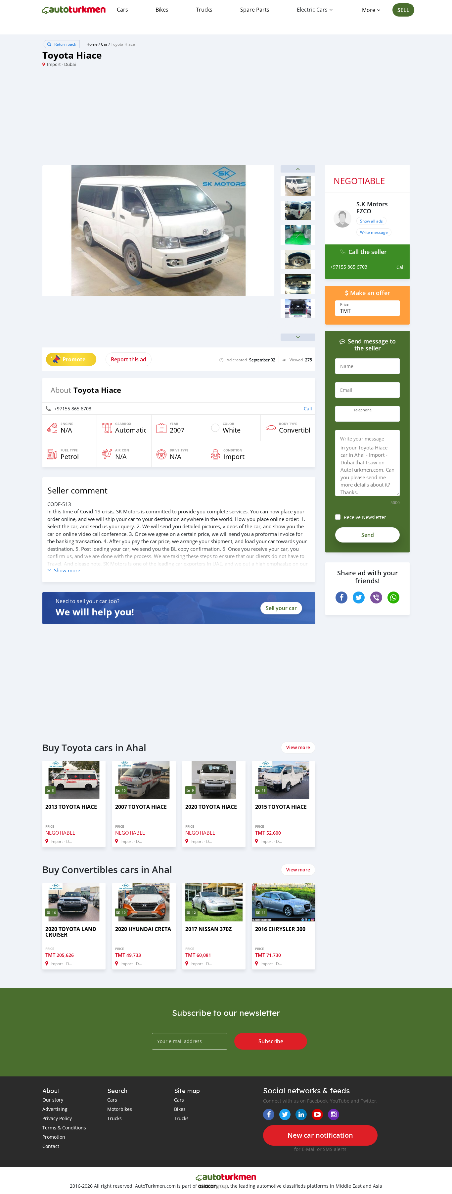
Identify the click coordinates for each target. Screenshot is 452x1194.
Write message (374, 232)
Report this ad (128, 359)
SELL (403, 10)
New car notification (320, 1135)
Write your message (362, 439)
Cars (122, 9)
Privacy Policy (57, 1118)
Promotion (53, 1137)
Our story (52, 1100)
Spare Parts (254, 9)
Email (346, 390)
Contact (50, 1146)
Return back (64, 44)
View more (298, 747)
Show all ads (371, 221)
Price (344, 304)
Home (92, 44)
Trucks (204, 9)
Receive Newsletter (365, 517)
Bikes (162, 9)
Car (104, 44)
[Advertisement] (134, 119)
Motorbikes (119, 1109)
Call (308, 408)
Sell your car (281, 608)
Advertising (55, 1109)
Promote (74, 359)
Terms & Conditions (64, 1127)
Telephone (362, 410)
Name (346, 366)
